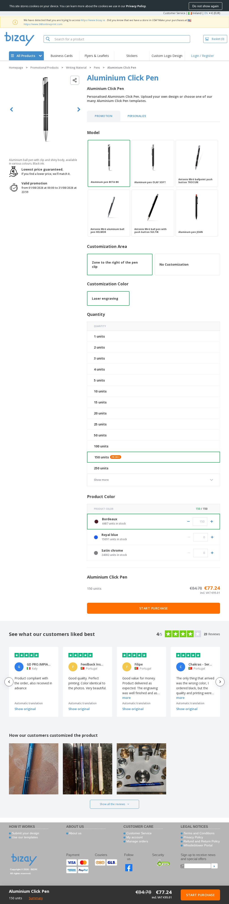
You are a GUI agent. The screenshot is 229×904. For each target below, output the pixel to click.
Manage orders (136, 841)
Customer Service (174, 13)
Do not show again (205, 6)
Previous (11, 109)
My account (134, 837)
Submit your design (25, 833)
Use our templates (24, 837)
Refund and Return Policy (201, 841)
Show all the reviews (112, 804)
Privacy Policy (193, 837)
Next (78, 109)
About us (74, 833)
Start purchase (153, 608)
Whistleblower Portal (197, 845)
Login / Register (202, 56)
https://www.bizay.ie (93, 20)
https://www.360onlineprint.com (43, 24)
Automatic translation (29, 703)
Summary (36, 898)
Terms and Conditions (198, 833)
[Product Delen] (74, 80)
